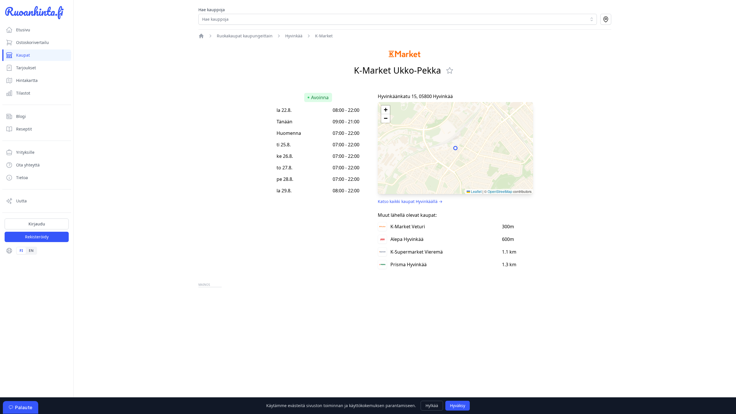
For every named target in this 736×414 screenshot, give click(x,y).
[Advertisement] (370, 329)
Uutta (21, 201)
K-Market (324, 36)
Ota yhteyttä (28, 165)
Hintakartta (27, 80)
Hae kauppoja (211, 9)
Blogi (21, 116)
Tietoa (22, 177)
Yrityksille (25, 152)
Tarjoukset (26, 67)
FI (21, 250)
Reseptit (24, 129)
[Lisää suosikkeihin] (449, 70)
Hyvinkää (293, 36)
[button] (385, 110)
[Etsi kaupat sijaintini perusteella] (605, 19)
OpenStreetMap (500, 191)
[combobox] (397, 19)
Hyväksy (457, 405)
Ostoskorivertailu (32, 42)
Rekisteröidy (37, 236)
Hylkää (431, 405)
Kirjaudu (36, 224)
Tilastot (23, 93)
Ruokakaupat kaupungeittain (245, 36)
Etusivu (23, 29)
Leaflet (476, 191)
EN (31, 250)
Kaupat (23, 55)
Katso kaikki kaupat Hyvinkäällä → (410, 201)
